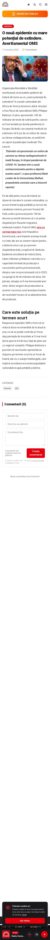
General (8, 26)
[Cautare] (40, 4)
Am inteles (25, 921)
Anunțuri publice (27, 14)
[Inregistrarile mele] (36, 934)
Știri (16, 388)
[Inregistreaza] (29, 934)
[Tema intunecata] (34, 4)
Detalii (24, 915)
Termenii (10, 463)
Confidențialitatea (37, 461)
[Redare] (44, 934)
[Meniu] (46, 4)
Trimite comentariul (35, 453)
